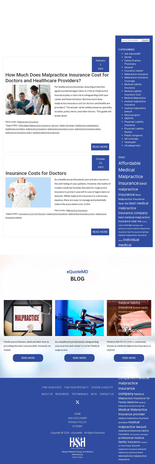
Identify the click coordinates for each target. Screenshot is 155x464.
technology (126, 446)
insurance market (133, 70)
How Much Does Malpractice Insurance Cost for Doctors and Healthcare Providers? (57, 77)
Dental (127, 57)
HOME (77, 413)
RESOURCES (62, 394)
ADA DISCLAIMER (77, 418)
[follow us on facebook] (72, 402)
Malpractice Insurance (27, 121)
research (143, 442)
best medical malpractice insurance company (133, 208)
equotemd (138, 232)
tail (119, 446)
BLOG (94, 394)
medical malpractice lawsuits (46, 132)
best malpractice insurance (132, 189)
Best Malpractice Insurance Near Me (131, 199)
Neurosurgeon (132, 115)
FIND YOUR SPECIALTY (76, 387)
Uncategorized (132, 145)
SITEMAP (77, 426)
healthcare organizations (87, 125)
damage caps (138, 225)
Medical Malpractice (135, 97)
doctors (55, 125)
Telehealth (130, 142)
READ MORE (100, 146)
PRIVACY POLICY (77, 422)
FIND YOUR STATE (51, 387)
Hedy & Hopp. (77, 457)
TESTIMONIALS (80, 394)
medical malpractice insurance (130, 330)
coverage (127, 225)
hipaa (120, 240)
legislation (123, 263)
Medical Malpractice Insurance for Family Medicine (134, 398)
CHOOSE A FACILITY (102, 387)
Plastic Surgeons (133, 135)
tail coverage (131, 138)
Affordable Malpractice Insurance (34, 125)
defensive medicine (125, 229)
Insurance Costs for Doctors (35, 173)
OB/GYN (128, 118)
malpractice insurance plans (88, 129)
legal (144, 260)
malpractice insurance (36, 129)
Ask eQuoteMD (132, 53)
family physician (67, 125)
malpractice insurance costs (60, 129)
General (128, 67)
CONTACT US (107, 394)
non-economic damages (139, 434)
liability (131, 263)
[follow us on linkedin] (83, 402)
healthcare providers (15, 129)
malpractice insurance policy (18, 132)
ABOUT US (47, 394)
